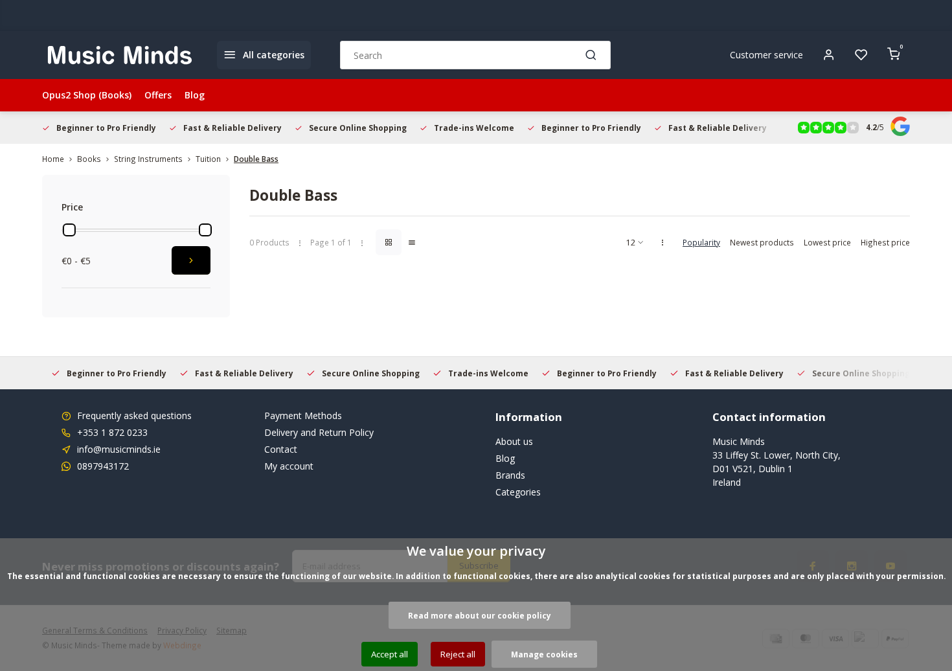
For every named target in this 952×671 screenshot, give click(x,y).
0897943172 (103, 466)
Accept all (389, 654)
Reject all (457, 654)
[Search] (591, 55)
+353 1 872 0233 (112, 432)
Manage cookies (544, 654)
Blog (195, 95)
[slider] (69, 229)
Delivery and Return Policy (319, 432)
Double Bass (256, 159)
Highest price (885, 242)
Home (53, 159)
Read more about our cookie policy (479, 615)
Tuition (208, 159)
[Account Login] (829, 55)
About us (514, 441)
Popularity (701, 242)
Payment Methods (303, 415)
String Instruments (148, 159)
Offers (158, 95)
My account (288, 466)
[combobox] (475, 55)
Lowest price (827, 242)
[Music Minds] (120, 55)
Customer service (766, 55)
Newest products (762, 242)
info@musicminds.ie (119, 449)
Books (89, 159)
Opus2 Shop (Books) (86, 95)
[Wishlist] (861, 55)
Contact (280, 449)
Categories (518, 492)
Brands (510, 475)
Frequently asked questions (134, 415)
